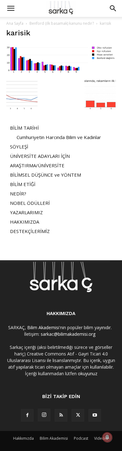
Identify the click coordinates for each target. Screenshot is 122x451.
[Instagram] (44, 415)
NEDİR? (18, 193)
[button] (11, 8)
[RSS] (61, 415)
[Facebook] (27, 415)
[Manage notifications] (107, 437)
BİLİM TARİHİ (24, 128)
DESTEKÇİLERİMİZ (30, 231)
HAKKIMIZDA (24, 222)
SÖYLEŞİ (19, 146)
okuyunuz (87, 373)
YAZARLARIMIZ (26, 212)
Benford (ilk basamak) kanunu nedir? (61, 23)
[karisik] (61, 72)
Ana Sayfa (14, 23)
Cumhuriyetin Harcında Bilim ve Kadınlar (59, 137)
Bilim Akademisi (43, 327)
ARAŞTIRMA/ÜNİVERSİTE (37, 165)
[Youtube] (95, 415)
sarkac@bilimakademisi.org (68, 334)
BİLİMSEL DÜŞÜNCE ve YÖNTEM (45, 175)
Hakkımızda (23, 438)
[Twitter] (78, 415)
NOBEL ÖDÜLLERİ (30, 203)
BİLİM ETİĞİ (22, 184)
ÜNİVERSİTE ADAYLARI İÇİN (40, 156)
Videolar (101, 438)
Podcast (81, 438)
